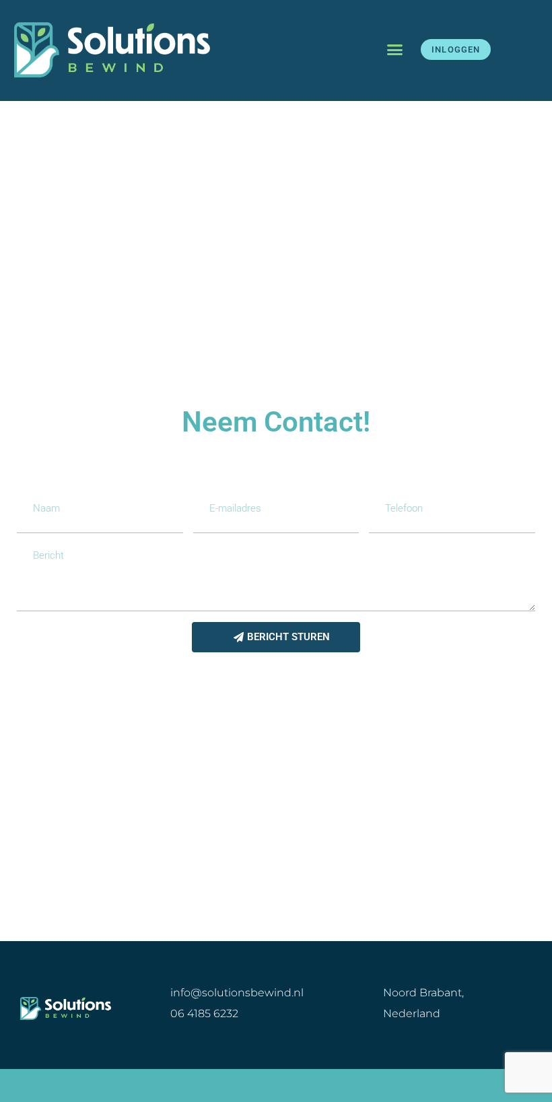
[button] (395, 50)
